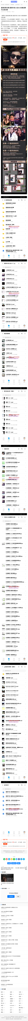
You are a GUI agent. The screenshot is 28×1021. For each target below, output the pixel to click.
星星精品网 (14, 2)
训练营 (12, 1001)
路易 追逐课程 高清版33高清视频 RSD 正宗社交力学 (7, 868)
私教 (21, 996)
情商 (12, 994)
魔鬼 (3, 1012)
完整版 (12, 998)
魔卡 (21, 1009)
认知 (12, 1003)
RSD (21, 1012)
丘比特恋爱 (17, 4)
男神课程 (12, 4)
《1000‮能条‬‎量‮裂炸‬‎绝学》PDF (7, 972)
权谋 (21, 998)
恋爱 (12, 1012)
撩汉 (12, 996)
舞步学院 (22, 1007)
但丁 (21, 1001)
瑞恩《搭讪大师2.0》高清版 (7, 960)
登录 (5, 39)
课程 (3, 996)
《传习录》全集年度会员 (6, 948)
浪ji (20, 1005)
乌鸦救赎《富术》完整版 (6, 952)
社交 (21, 1003)
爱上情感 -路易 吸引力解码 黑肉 (21, 868)
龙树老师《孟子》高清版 (6, 935)
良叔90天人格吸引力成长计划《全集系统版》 (10, 968)
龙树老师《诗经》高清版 (6, 927)
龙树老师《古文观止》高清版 (7, 915)
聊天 (19, 863)
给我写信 (16, 1016)
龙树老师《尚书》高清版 (6, 931)
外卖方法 (14, 863)
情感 (3, 1005)
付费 (21, 992)
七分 (12, 1007)
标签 (23, 1016)
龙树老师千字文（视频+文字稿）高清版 (9, 939)
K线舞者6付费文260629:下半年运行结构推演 (10, 956)
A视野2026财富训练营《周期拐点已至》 (9, 907)
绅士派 (3, 1003)
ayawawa (13, 1005)
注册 (18, 896)
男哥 (3, 1001)
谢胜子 (3, 998)
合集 (9, 863)
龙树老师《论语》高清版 (6, 919)
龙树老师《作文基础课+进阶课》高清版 (9, 943)
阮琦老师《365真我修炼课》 (7, 984)
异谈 (3, 1009)
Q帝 (11, 1009)
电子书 (21, 994)
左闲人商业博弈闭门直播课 (6, 911)
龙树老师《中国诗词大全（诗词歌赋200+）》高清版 (12, 923)
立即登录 (11, 896)
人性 (3, 1007)
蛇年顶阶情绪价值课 (5, 980)
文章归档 (20, 1016)
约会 (3, 994)
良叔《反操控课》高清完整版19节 (8, 964)
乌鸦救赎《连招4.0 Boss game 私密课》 (9, 976)
